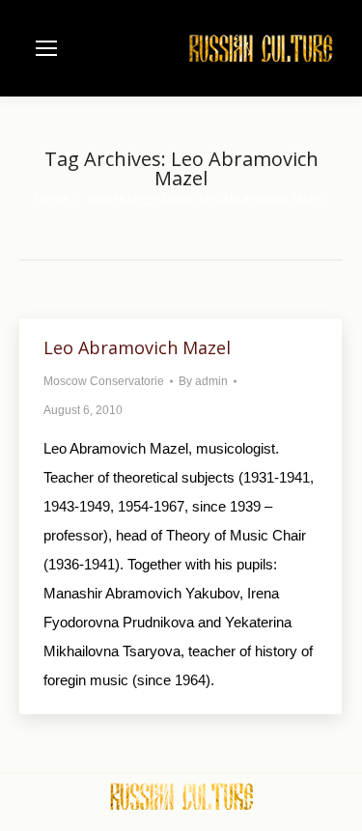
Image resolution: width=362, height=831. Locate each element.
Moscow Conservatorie (103, 381)
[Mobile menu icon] (46, 48)
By (203, 381)
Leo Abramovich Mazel (137, 347)
